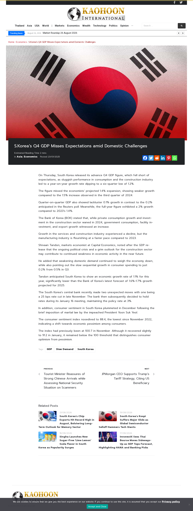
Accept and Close (97, 506)
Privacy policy (171, 501)
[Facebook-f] (174, 2)
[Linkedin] (162, 158)
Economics (21, 42)
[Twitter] (181, 2)
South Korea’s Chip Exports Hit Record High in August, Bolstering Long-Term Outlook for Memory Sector (66, 421)
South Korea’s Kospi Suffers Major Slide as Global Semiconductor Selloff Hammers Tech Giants (124, 421)
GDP (49, 349)
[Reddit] (157, 158)
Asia (19, 156)
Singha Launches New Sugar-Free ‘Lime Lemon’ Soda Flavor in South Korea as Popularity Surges (64, 442)
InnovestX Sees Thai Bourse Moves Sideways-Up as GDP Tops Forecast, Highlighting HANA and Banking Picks (126, 442)
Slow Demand (64, 349)
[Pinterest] (168, 158)
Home (11, 42)
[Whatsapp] (174, 158)
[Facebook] (145, 158)
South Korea (86, 349)
